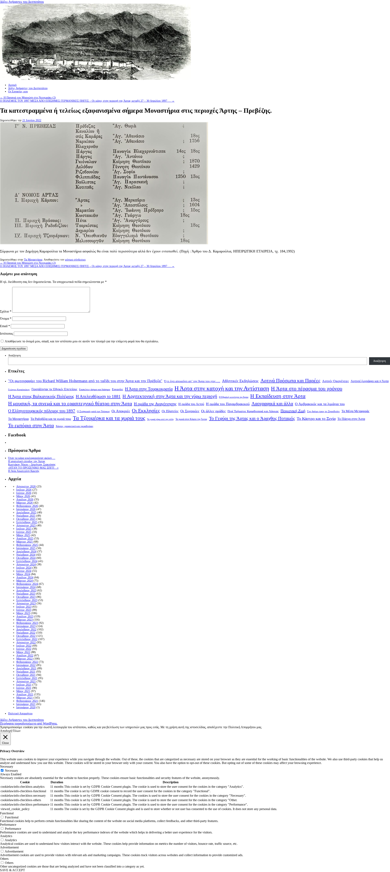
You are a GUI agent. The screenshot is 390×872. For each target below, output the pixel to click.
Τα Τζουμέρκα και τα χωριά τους (109, 418)
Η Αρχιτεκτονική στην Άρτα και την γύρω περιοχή (169, 396)
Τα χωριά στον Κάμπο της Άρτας (191, 419)
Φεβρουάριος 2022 (27, 661)
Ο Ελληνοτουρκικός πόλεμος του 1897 (41, 411)
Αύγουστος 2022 (26, 642)
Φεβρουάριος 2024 (27, 583)
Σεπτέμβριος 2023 (26, 600)
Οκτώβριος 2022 (26, 635)
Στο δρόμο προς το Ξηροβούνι (323, 411)
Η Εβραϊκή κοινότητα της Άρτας (233, 397)
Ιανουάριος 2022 (26, 665)
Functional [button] (7, 813)
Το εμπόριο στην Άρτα (31, 425)
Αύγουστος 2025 (26, 525)
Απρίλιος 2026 (24, 499)
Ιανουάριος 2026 (26, 509)
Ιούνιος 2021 (23, 687)
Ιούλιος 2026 (23, 489)
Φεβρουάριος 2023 (27, 622)
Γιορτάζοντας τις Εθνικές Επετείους (54, 389)
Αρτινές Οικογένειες (335, 381)
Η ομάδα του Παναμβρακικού (228, 404)
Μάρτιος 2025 (24, 541)
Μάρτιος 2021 (24, 697)
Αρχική (12, 85)
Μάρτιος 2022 (24, 658)
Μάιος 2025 (23, 535)
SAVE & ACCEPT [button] (12, 870)
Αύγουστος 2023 (26, 603)
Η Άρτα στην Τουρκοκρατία (149, 388)
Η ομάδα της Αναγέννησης (155, 403)
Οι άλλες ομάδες (213, 411)
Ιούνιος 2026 (23, 492)
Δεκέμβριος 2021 (26, 668)
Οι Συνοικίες (189, 411)
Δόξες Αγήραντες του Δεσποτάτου (22, 1)
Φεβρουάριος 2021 (27, 700)
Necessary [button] (6, 766)
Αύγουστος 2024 (26, 564)
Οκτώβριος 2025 (26, 518)
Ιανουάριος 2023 (26, 626)
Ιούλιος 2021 (23, 684)
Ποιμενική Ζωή (293, 411)
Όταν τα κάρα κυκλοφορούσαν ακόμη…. (31, 458)
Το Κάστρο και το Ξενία (316, 419)
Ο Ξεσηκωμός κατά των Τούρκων (93, 411)
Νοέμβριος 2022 (25, 632)
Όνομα (5, 318)
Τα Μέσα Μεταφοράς (355, 411)
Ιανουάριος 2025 (26, 548)
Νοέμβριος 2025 (25, 515)
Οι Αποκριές (121, 411)
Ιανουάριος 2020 (26, 707)
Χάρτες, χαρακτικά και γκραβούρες (74, 426)
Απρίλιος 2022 (24, 655)
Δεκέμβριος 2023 (26, 590)
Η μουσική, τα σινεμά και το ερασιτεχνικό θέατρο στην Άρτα (70, 403)
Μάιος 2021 (23, 691)
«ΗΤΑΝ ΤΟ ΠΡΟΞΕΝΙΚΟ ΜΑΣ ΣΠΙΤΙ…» (33, 467)
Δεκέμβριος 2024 (26, 551)
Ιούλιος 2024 (23, 567)
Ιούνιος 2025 (23, 531)
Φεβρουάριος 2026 (27, 505)
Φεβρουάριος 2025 (27, 544)
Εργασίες (117, 389)
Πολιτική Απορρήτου (20, 713)
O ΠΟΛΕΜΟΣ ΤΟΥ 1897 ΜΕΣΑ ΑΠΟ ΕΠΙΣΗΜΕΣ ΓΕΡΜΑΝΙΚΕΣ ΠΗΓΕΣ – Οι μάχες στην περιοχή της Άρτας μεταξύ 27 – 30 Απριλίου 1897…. (87, 100)
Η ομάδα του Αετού (191, 404)
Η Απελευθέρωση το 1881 (98, 396)
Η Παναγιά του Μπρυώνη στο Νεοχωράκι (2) (28, 97)
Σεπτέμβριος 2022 (26, 639)
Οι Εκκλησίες (146, 410)
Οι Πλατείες (170, 411)
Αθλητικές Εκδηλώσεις (240, 381)
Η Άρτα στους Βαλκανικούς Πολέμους (41, 396)
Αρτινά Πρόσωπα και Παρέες (290, 380)
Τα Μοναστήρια (33, 259)
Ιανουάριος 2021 (26, 704)
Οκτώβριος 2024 (26, 557)
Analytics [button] (6, 836)
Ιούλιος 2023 (23, 606)
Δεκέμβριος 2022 (26, 629)
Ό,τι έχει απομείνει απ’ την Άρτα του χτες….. (192, 381)
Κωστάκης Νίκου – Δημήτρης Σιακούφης (32, 464)
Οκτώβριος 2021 (26, 674)
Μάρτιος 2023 (24, 619)
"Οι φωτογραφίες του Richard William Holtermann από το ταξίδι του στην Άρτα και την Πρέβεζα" (85, 381)
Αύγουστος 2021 (26, 681)
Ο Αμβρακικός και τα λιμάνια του (320, 404)
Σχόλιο (5, 311)
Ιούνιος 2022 (23, 648)
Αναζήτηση (14, 355)
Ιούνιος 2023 (23, 609)
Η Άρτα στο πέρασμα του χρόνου (306, 388)
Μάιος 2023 (23, 613)
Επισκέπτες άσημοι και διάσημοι (94, 389)
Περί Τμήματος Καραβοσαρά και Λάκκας (253, 411)
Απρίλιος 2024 (24, 577)
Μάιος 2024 (23, 574)
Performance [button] (8, 824)
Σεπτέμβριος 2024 (26, 561)
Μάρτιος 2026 (24, 502)
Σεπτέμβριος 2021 (26, 678)
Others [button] (4, 858)
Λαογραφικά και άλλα (272, 403)
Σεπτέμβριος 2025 (26, 522)
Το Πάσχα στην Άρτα (351, 419)
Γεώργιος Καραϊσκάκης (19, 389)
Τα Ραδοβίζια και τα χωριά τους (50, 419)
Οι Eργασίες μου (18, 91)
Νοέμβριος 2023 (25, 593)
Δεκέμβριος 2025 (26, 512)
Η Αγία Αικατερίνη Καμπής (23, 471)
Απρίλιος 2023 (24, 616)
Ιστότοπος (6, 333)
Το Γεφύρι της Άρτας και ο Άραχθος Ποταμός (252, 418)
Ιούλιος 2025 (23, 528)
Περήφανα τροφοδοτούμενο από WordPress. (28, 723)
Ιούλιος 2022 (23, 645)
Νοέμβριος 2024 (25, 554)
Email (5, 326)
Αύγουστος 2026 (26, 486)
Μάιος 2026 (23, 496)
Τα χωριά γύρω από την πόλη (160, 419)
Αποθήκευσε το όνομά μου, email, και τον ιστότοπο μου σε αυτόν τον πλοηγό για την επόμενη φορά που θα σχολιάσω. (82, 341)
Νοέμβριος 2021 (25, 671)
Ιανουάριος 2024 (26, 587)
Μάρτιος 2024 (24, 580)
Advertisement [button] (9, 847)
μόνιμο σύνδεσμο (75, 259)
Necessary (11, 770)
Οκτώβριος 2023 (26, 596)
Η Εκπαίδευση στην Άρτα (278, 396)
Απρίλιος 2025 (24, 538)
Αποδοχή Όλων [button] (10, 730)
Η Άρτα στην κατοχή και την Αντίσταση (221, 388)
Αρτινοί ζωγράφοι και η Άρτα (370, 381)
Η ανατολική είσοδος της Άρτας (26, 461)
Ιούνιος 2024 (23, 570)
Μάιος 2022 (23, 652)
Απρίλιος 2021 (24, 694)
